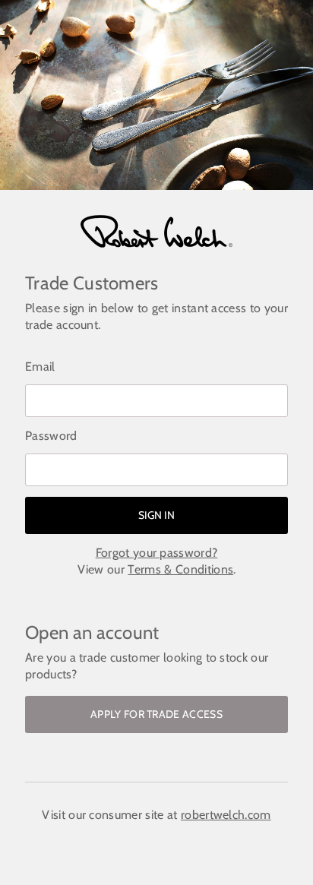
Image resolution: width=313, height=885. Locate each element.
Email (40, 366)
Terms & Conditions (180, 569)
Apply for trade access (156, 714)
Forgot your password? (157, 552)
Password (51, 435)
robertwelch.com (226, 815)
